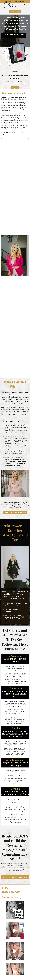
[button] (24, 5)
